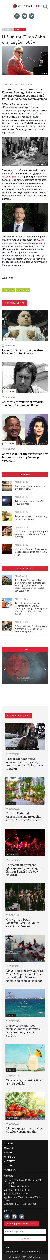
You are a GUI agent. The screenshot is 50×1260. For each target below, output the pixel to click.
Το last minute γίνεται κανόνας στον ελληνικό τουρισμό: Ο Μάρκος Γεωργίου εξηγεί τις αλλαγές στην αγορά (31, 608)
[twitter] (31, 16)
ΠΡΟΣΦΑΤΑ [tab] (25, 474)
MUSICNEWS (23, 290)
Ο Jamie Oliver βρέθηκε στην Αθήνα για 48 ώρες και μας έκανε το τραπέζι (31, 629)
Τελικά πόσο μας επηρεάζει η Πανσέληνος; (30, 502)
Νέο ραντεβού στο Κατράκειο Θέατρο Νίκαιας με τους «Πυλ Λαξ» (31, 552)
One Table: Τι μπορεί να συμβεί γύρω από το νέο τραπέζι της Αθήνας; (31, 534)
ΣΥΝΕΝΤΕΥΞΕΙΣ (25, 568)
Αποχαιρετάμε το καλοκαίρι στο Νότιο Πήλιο (30, 487)
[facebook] (17, 16)
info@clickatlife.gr (19, 1193)
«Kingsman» (9, 107)
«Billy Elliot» (9, 176)
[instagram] (24, 16)
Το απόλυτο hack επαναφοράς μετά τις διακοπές (31, 517)
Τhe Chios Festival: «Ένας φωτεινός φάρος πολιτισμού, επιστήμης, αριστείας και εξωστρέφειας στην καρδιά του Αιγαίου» (30, 585)
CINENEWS (8, 290)
